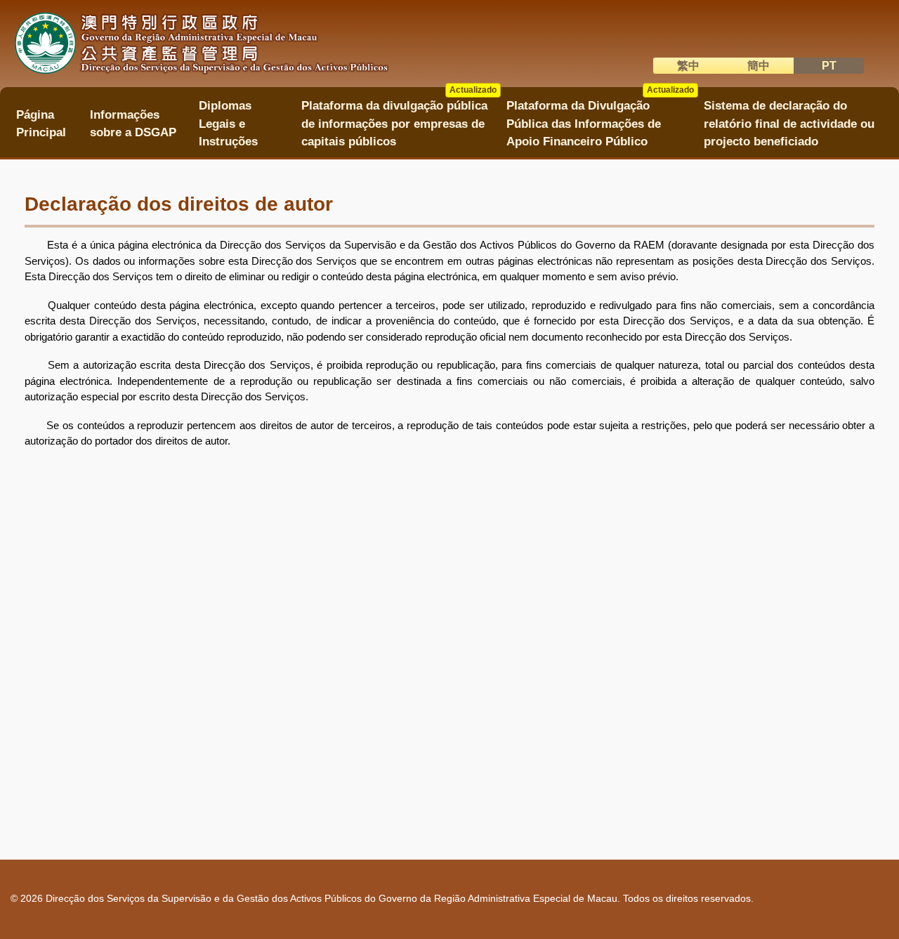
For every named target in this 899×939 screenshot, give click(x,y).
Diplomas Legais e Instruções (228, 123)
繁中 (688, 66)
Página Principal (41, 123)
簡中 (758, 66)
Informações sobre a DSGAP (133, 123)
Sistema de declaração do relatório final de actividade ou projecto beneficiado (789, 123)
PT (829, 66)
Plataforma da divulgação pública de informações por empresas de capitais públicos (399, 119)
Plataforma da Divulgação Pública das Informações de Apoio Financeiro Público (599, 119)
